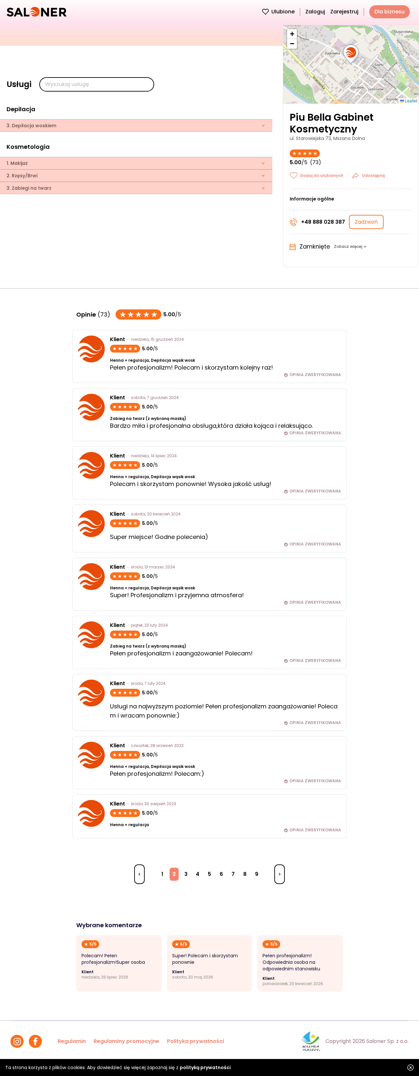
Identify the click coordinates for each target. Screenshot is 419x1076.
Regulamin (72, 1041)
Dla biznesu (389, 11)
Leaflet (410, 100)
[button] (351, 54)
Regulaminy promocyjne (126, 1041)
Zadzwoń (366, 222)
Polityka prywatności (195, 1041)
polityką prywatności (205, 1067)
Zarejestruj (344, 11)
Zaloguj (315, 11)
